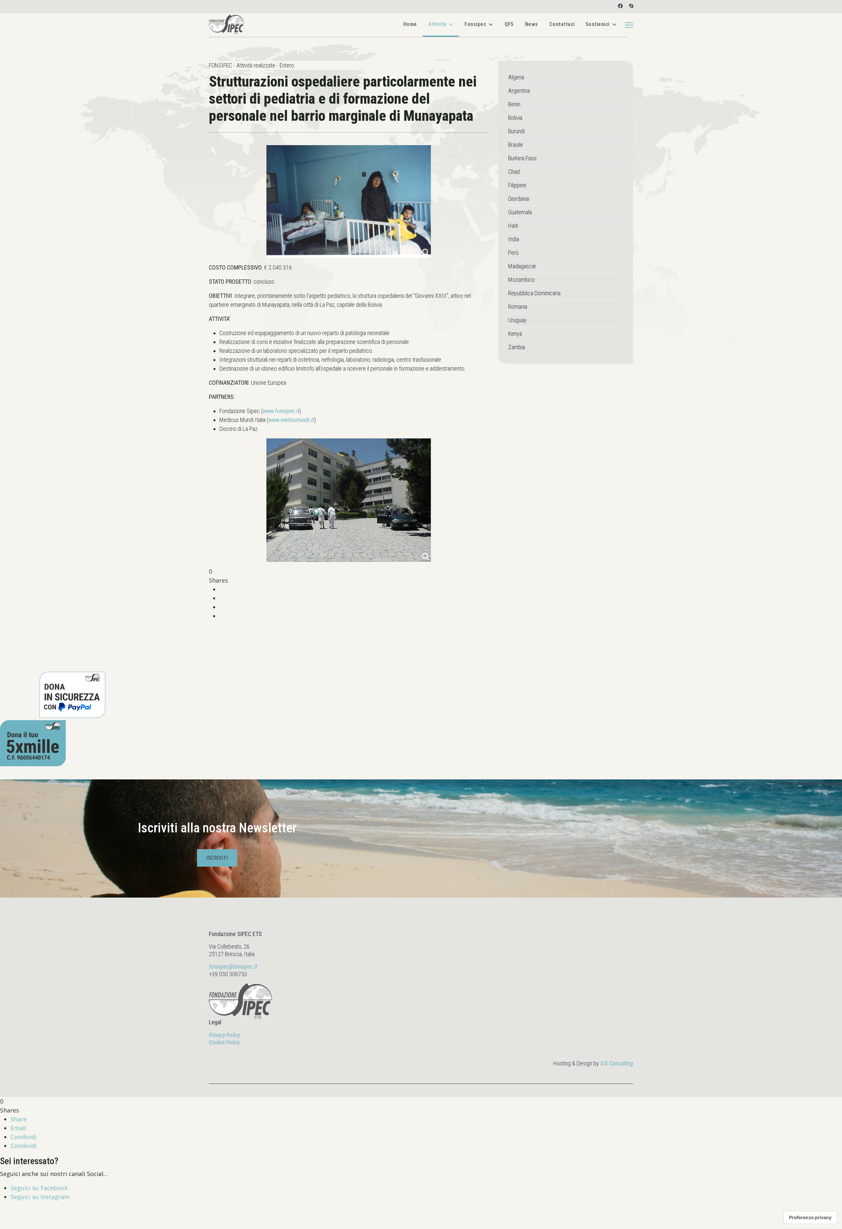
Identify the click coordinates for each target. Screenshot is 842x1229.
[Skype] (631, 6)
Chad (514, 171)
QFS (509, 24)
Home (410, 24)
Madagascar (522, 266)
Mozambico (521, 279)
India (513, 239)
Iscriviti (217, 858)
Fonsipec (475, 24)
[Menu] (629, 25)
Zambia (516, 347)
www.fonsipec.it (281, 410)
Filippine (517, 185)
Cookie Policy (224, 1042)
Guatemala (520, 212)
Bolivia (515, 117)
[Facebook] (620, 6)
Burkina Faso (522, 158)
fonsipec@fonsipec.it (233, 966)
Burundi (516, 131)
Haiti (513, 225)
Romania (517, 306)
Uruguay (517, 320)
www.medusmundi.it (291, 419)
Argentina (519, 90)
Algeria (516, 77)
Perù (513, 252)
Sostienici (597, 24)
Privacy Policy (224, 1035)
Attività (437, 24)
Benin (514, 104)
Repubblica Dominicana (534, 293)
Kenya (515, 333)
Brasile (515, 144)
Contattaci (562, 24)
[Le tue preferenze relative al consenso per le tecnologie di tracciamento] (810, 1217)
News (531, 24)
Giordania (518, 198)
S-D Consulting (616, 1063)
